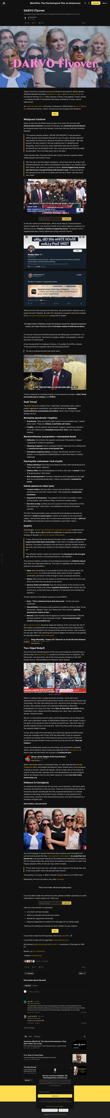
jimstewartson (36, 956)
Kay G (29, 1001)
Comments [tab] (28, 985)
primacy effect (32, 573)
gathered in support (55, 94)
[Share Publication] (89, 3)
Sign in (104, 3)
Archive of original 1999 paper (52, 535)
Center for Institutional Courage (58, 530)
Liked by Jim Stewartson (34, 1003)
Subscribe (96, 3)
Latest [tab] (30, 1036)
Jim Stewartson (32, 17)
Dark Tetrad (31, 406)
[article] (55, 1046)
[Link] (21, 119)
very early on (74, 750)
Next (80, 973)
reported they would (35, 106)
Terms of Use (63, 1100)
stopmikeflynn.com (61, 940)
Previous (30, 973)
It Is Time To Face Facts (33, 1055)
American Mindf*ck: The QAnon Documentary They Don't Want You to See (45, 1042)
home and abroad (47, 635)
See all (27, 1080)
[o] (55, 196)
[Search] (85, 3)
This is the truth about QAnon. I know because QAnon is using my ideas (45, 1046)
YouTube (53, 944)
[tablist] (31, 985)
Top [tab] (26, 1036)
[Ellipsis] (85, 1001)
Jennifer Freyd (39, 530)
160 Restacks (45, 961)
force (43, 97)
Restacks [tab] (35, 985)
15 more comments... (29, 1028)
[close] (71, 1068)
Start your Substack (50, 1110)
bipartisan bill (43, 655)
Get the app (63, 1110)
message (60, 879)
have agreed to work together (59, 856)
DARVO (26, 532)
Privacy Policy (68, 1101)
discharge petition (73, 94)
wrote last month (33, 625)
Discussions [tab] (37, 1036)
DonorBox (65, 936)
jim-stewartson (39, 951)
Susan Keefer (31, 1016)
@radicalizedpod (41, 944)
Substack (46, 1114)
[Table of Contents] (2, 559)
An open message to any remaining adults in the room (40, 1057)
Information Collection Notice (54, 1101)
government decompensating (38, 316)
